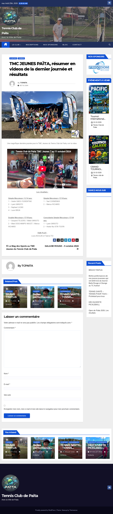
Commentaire (10, 328)
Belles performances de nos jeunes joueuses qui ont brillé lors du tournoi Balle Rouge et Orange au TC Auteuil (98, 281)
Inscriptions (32, 45)
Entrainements (65, 291)
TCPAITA (23, 83)
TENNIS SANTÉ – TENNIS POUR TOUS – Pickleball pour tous (98, 294)
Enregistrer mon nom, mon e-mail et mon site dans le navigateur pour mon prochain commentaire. (42, 409)
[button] (109, 45)
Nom (6, 374)
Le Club (16, 45)
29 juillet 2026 (68, 452)
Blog (65, 45)
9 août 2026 (12, 452)
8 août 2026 (40, 452)
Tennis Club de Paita (20, 495)
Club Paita (13, 58)
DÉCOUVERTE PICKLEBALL (97, 446)
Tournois (21, 58)
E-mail (7, 384)
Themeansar (73, 510)
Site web (7, 395)
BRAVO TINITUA (11, 296)
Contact (77, 45)
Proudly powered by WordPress (45, 510)
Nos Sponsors (50, 45)
